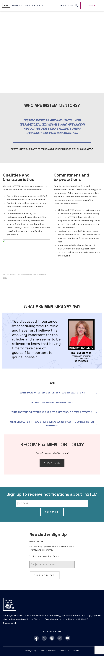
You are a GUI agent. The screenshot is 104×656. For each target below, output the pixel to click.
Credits (76, 651)
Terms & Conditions (48, 651)
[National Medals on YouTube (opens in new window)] (68, 638)
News (63, 5)
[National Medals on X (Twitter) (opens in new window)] (44, 638)
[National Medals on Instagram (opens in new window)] (52, 638)
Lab (71, 5)
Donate (90, 5)
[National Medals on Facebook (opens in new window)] (36, 638)
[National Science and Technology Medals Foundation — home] (6, 5)
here (89, 149)
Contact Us (64, 651)
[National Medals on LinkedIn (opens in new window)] (60, 638)
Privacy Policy (30, 651)
